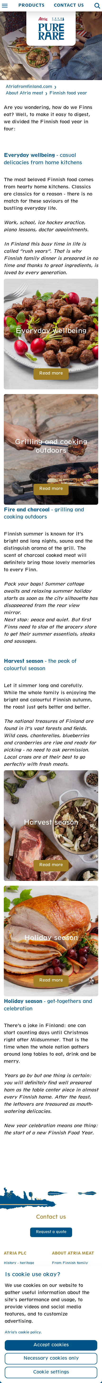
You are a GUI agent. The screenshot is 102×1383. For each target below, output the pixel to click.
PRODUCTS (31, 6)
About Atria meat (24, 93)
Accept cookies (51, 1345)
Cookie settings (51, 1372)
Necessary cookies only (51, 1358)
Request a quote (51, 1232)
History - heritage (19, 1263)
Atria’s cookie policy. (23, 1332)
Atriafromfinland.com (29, 87)
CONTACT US (69, 6)
